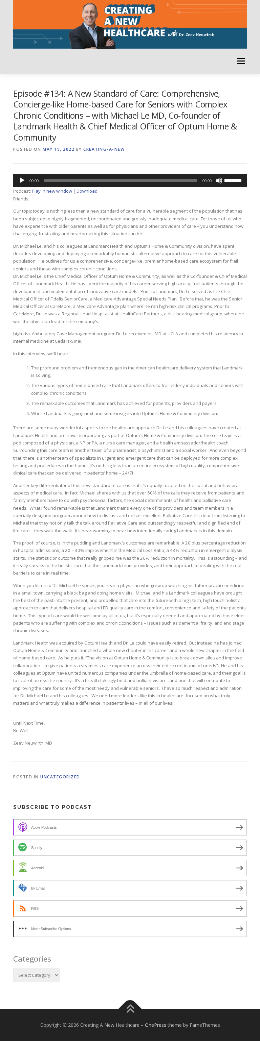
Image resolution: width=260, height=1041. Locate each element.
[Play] (22, 180)
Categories (32, 958)
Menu (241, 61)
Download (87, 191)
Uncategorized (60, 777)
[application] (130, 180)
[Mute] (219, 180)
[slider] (233, 180)
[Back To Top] (130, 1009)
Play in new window (52, 191)
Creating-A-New (104, 149)
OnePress (155, 1025)
